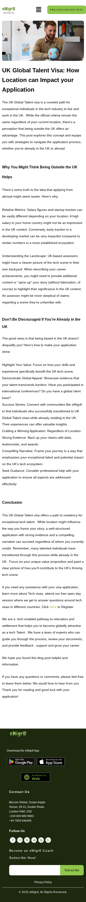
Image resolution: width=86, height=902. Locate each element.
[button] (38, 10)
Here (53, 607)
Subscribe (72, 870)
